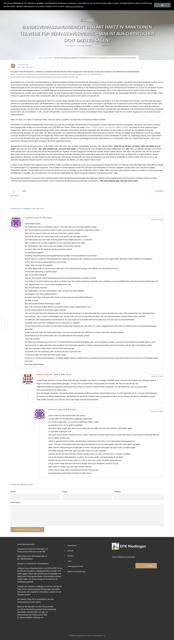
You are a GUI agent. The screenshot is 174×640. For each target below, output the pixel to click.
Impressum (71, 545)
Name (13, 492)
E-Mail (64, 492)
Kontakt (70, 551)
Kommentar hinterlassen (27, 530)
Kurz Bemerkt (48, 58)
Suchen (148, 566)
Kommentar (15, 502)
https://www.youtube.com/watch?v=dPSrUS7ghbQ (107, 127)
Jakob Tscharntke (86, 46)
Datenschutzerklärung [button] (74, 6)
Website (117, 492)
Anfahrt (70, 556)
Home (40, 58)
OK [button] (162, 5)
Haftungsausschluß (75, 566)
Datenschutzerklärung (76, 571)
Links (69, 561)
